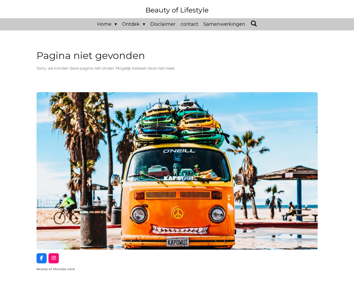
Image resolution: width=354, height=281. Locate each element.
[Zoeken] (253, 23)
